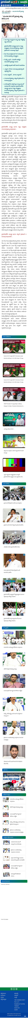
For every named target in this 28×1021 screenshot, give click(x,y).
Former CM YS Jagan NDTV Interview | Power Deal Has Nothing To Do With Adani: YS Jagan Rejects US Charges (14, 382)
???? (24, 5)
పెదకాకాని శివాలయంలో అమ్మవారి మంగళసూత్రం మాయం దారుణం (16, 844)
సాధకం (2, 997)
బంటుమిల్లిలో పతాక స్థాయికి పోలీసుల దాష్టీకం (13, 691)
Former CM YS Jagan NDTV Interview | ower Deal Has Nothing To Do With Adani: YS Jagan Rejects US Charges (14, 358)
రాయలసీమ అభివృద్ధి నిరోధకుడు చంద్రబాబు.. (13, 647)
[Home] (14, 2)
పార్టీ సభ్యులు (3, 999)
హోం (3, 12)
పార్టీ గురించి (3, 994)
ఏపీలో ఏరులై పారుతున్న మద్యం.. (10, 669)
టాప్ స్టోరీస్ (8, 12)
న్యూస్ (15, 997)
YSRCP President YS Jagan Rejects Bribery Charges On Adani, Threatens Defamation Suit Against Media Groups (14, 406)
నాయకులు (3, 996)
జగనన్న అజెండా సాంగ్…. (9, 429)
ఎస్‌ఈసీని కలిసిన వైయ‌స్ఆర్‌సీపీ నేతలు (12, 547)
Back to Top (25, 1016)
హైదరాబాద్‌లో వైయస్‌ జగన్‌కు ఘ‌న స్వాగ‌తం (13, 503)
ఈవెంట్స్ (16, 994)
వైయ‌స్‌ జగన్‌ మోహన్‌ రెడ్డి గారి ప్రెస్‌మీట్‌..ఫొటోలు (13, 525)
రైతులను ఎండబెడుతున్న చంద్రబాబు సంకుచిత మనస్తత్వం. (16, 852)
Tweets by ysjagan (4, 919)
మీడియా (16, 996)
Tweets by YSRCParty (5, 884)
